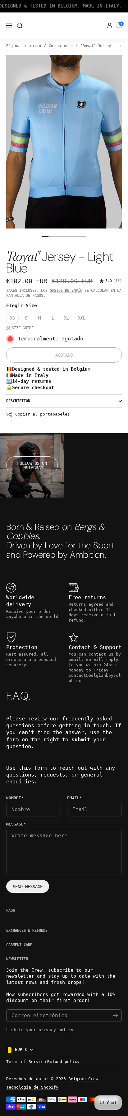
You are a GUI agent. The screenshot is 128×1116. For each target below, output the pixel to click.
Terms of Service (26, 1061)
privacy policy (56, 1029)
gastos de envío (66, 290)
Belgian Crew (83, 1078)
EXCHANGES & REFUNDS (27, 930)
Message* (16, 824)
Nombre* (15, 798)
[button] (19, 25)
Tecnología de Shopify (32, 1087)
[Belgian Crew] (64, 26)
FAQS (10, 910)
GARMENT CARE (19, 945)
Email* (74, 798)
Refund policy (63, 1061)
